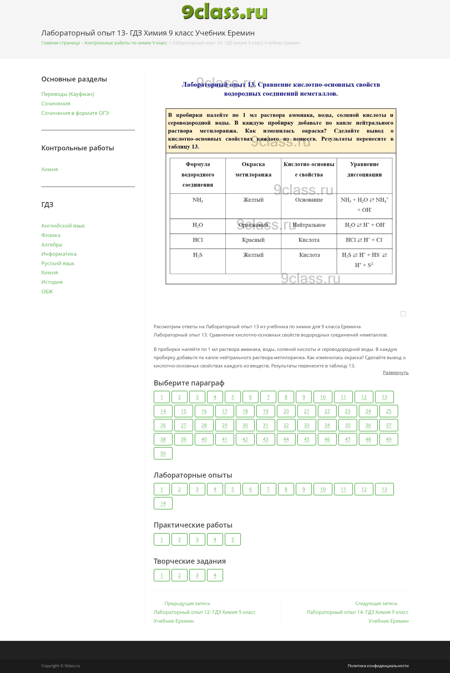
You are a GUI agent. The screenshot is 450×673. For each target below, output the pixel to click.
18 (245, 411)
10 (323, 397)
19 (265, 411)
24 (368, 411)
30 (245, 425)
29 (224, 425)
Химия (49, 169)
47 (348, 439)
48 (368, 439)
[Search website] (407, 34)
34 (327, 425)
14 (163, 411)
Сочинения (55, 103)
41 (224, 439)
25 (389, 411)
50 (163, 453)
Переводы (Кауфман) (67, 93)
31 (265, 425)
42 (245, 439)
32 (286, 425)
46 (327, 439)
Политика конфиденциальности (378, 665)
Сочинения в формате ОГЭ (75, 112)
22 (327, 411)
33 (306, 425)
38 (163, 439)
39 (183, 439)
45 (306, 439)
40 (204, 439)
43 (265, 439)
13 (384, 397)
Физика (50, 235)
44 (286, 439)
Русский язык (58, 263)
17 (224, 411)
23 (348, 411)
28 (204, 425)
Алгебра (51, 244)
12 (364, 397)
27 (183, 425)
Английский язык (63, 225)
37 (389, 425)
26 (163, 425)
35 (348, 425)
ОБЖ (47, 291)
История (51, 281)
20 (286, 411)
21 (306, 411)
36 (368, 425)
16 (204, 411)
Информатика (59, 253)
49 (389, 439)
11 (343, 397)
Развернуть (396, 372)
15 (183, 411)
